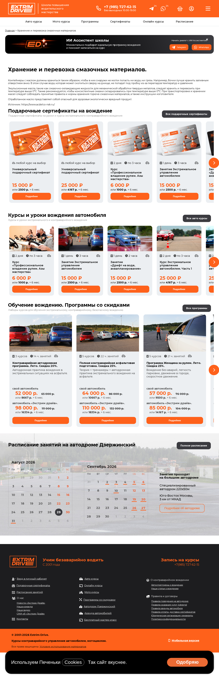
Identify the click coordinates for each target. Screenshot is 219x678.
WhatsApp (204, 47)
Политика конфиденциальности (168, 619)
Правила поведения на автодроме (169, 601)
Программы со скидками (99, 599)
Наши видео (23, 610)
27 (40, 512)
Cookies (73, 662)
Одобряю (187, 662)
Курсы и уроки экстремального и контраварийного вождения (47, 220)
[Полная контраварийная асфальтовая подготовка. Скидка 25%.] (107, 333)
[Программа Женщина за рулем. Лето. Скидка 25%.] (174, 333)
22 (59, 503)
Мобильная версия (185, 640)
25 (22, 512)
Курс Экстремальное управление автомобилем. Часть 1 (176, 265)
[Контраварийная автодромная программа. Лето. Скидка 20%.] (40, 333)
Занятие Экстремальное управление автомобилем (178, 172)
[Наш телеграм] (151, 10)
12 (31, 495)
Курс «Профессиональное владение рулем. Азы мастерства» (127, 174)
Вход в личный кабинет (32, 578)
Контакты (22, 619)
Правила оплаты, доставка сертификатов (173, 612)
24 (13, 512)
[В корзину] (180, 10)
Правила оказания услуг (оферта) (169, 604)
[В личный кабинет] (191, 10)
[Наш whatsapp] (163, 10)
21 (49, 503)
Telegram (181, 47)
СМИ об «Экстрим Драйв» (31, 613)
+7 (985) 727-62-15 (120, 7)
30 (68, 512)
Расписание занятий (30, 592)
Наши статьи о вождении (164, 588)
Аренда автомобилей (98, 613)
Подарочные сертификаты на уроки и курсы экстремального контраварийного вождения (65, 115)
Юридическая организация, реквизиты (172, 615)
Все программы (196, 308)
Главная (10, 30)
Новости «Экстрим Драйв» (31, 603)
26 (32, 512)
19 (31, 503)
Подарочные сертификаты (33, 585)
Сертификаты (120, 21)
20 (41, 503)
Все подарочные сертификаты (186, 114)
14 (49, 495)
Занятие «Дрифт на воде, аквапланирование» (126, 265)
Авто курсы (33, 21)
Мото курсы (61, 21)
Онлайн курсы (153, 21)
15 (58, 495)
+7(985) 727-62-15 (186, 564)
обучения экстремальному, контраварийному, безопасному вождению (78, 310)
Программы (90, 21)
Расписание (184, 21)
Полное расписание (193, 445)
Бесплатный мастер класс (100, 620)
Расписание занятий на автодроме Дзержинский (71, 445)
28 (50, 512)
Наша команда (25, 606)
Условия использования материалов (63, 646)
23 (68, 503)
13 (40, 495)
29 (59, 512)
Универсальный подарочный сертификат (31, 171)
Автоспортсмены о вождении (167, 585)
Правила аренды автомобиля (167, 608)
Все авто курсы (197, 218)
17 (13, 503)
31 (13, 521)
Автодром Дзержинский (99, 606)
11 (22, 495)
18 (22, 503)
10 (13, 495)
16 (67, 495)
